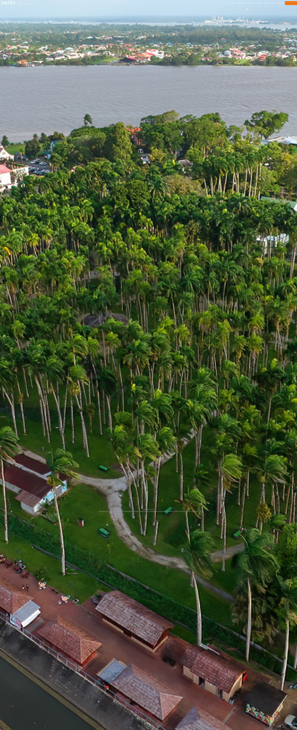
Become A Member (291, 3)
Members (251, 3)
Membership (242, 3)
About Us (233, 3)
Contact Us (280, 3)
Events (272, 3)
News (266, 3)
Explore (259, 3)
